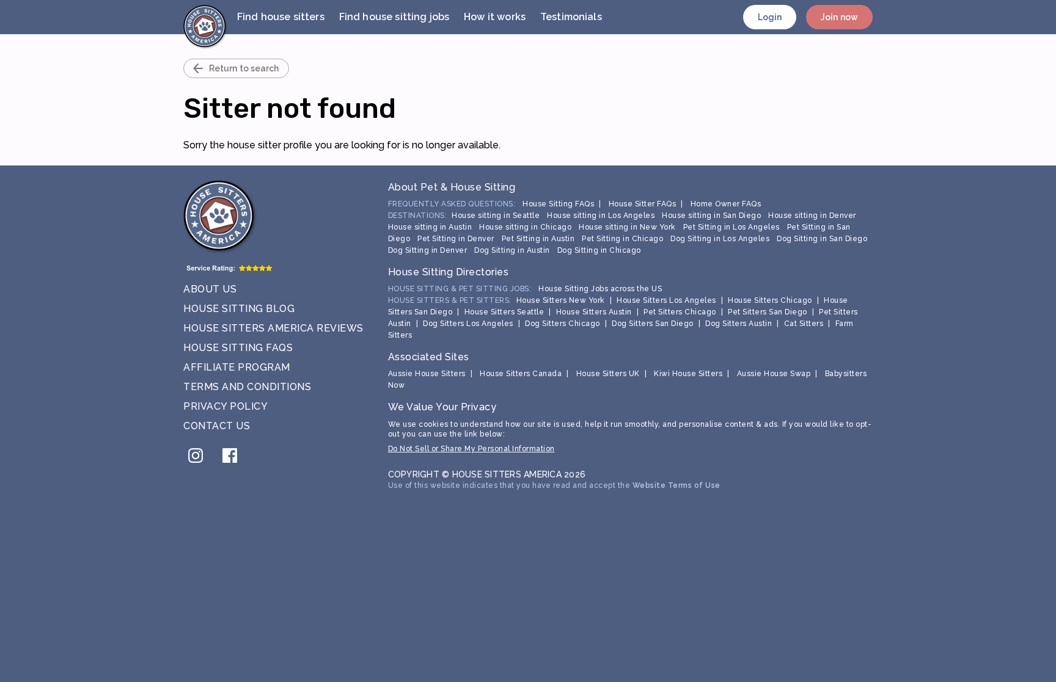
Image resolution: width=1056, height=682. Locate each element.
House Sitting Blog (239, 308)
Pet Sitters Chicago (680, 312)
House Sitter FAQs (642, 204)
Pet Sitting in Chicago (622, 238)
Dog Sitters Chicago (562, 323)
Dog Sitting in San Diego (822, 238)
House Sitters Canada (521, 373)
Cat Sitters (804, 323)
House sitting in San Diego (711, 215)
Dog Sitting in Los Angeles (719, 238)
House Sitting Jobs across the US (600, 289)
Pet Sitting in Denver (455, 238)
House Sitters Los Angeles (666, 300)
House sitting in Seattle (496, 215)
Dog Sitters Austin (738, 323)
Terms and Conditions (247, 387)
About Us (210, 289)
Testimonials (571, 17)
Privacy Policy (225, 406)
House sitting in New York (627, 227)
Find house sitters (280, 17)
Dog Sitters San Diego (653, 323)
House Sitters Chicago (770, 300)
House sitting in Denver (812, 215)
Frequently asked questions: (452, 204)
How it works (495, 17)
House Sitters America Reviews (273, 328)
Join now (839, 17)
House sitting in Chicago (525, 227)
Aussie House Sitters (427, 373)
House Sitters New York (560, 300)
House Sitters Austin (594, 312)
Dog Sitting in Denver (428, 250)
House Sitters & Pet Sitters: (450, 300)
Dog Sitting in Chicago (599, 250)
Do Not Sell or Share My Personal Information (471, 448)
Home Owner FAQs (726, 204)
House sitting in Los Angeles (600, 215)
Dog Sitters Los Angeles (468, 323)
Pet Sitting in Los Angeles (731, 227)
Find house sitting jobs (394, 17)
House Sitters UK (608, 373)
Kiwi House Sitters (688, 373)
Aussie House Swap (774, 373)
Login (770, 17)
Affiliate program (236, 367)
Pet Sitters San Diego (767, 312)
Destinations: (417, 215)
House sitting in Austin (430, 227)
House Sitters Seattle (504, 312)
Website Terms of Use (676, 485)
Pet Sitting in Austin (538, 238)
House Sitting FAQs (238, 348)
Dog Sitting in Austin (512, 250)
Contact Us (216, 426)
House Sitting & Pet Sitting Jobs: (460, 289)
